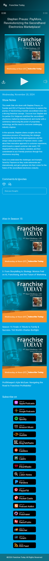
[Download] (3, 82)
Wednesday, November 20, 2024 (18, 94)
